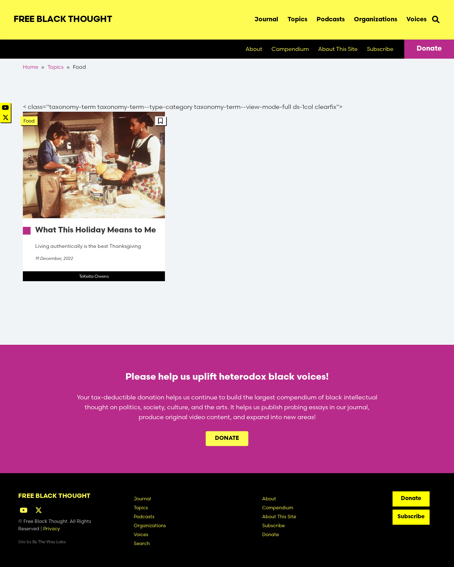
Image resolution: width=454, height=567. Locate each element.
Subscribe (380, 48)
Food (29, 121)
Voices (416, 20)
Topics (297, 20)
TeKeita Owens (94, 276)
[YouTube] (5, 107)
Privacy (51, 529)
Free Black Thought (63, 19)
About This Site (338, 48)
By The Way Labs (49, 541)
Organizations (375, 20)
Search (435, 18)
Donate (429, 48)
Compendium (290, 48)
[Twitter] (5, 117)
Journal (266, 20)
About (254, 48)
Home (30, 67)
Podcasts (331, 20)
